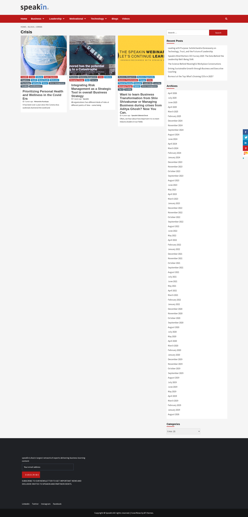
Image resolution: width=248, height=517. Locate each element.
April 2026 (172, 93)
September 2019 (175, 373)
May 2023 (172, 189)
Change (142, 80)
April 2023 (172, 194)
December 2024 (175, 120)
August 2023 (173, 180)
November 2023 (175, 166)
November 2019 (175, 364)
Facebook (57, 504)
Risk (87, 80)
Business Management (87, 77)
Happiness (25, 80)
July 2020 (172, 331)
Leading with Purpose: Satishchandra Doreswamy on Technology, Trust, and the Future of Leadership (192, 50)
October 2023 (174, 171)
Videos (126, 18)
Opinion (137, 86)
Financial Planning (125, 83)
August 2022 (173, 226)
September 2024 (175, 129)
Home (24, 18)
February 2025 (174, 116)
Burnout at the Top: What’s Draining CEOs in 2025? (191, 76)
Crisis (32, 77)
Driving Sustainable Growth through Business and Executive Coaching (195, 70)
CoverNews (136, 513)
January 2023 (174, 203)
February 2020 (174, 350)
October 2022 (174, 217)
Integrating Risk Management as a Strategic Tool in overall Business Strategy (91, 90)
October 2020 (174, 318)
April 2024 (172, 143)
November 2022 (175, 212)
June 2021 (172, 281)
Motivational (76, 18)
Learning (157, 83)
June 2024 (172, 139)
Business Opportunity (146, 77)
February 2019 (174, 405)
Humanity (137, 83)
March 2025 (173, 111)
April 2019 (172, 396)
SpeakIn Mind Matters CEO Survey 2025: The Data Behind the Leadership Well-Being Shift (196, 58)
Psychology (25, 83)
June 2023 (172, 185)
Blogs (115, 18)
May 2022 (172, 235)
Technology (97, 18)
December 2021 (175, 253)
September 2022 (175, 221)
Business (36, 18)
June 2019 (172, 386)
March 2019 (173, 400)
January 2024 (174, 157)
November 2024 (175, 125)
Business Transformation (128, 80)
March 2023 (173, 198)
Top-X (121, 89)
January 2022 (174, 249)
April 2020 (172, 341)
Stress (44, 83)
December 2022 (175, 208)
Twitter (35, 504)
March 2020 (173, 345)
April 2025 (172, 107)
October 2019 (174, 368)
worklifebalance (36, 86)
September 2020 (175, 322)
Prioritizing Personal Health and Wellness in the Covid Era (43, 95)
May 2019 (172, 391)
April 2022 (172, 240)
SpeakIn (86, 99)
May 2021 (172, 285)
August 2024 (173, 134)
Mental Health (43, 80)
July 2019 (172, 382)
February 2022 (174, 244)
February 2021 (174, 299)
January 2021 (174, 304)
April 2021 (172, 290)
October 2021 (174, 263)
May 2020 (172, 336)
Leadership (55, 18)
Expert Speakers (51, 77)
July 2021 (172, 276)
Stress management (56, 83)
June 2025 (172, 102)
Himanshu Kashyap (41, 101)
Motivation (54, 80)
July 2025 (172, 97)
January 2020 (174, 354)
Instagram (46, 504)
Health (34, 80)
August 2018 (173, 414)
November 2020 (175, 313)
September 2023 (175, 175)
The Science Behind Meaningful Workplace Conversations (194, 63)
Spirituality (36, 83)
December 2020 (175, 308)
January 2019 (174, 409)
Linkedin (25, 504)
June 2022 (172, 230)
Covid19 (24, 77)
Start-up (94, 80)
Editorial (39, 77)
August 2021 (173, 272)
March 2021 (173, 295)
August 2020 (173, 327)
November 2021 (175, 258)
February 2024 (174, 152)
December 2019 (175, 359)
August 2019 (173, 377)
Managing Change (76, 80)
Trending (24, 86)
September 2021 (175, 267)
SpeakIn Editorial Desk (139, 115)
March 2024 (173, 148)
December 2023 (175, 162)
